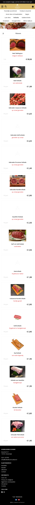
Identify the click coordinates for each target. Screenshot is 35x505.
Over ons (4, 478)
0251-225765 (5, 457)
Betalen (3, 467)
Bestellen (4, 465)
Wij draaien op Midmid (17, 502)
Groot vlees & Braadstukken (14, 14)
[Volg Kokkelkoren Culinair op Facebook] (2, 492)
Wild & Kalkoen (27, 21)
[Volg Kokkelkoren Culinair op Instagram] (4, 492)
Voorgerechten (16, 21)
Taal (13, 497)
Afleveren (4, 470)
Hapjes (27, 14)
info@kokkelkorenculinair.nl (9, 459)
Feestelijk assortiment (10, 11)
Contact (3, 472)
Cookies (3, 486)
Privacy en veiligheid (7, 480)
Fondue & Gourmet (25, 11)
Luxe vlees (8, 17)
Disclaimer (4, 484)
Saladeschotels (26, 17)
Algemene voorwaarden (8, 482)
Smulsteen (6, 21)
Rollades (16, 17)
